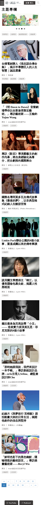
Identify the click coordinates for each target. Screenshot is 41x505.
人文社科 (13, 125)
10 (28, 481)
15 (18, 485)
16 (23, 485)
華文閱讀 (5, 79)
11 (33, 481)
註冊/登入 (30, 3)
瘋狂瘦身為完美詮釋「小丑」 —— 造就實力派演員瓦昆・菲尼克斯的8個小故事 (20, 327)
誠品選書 (13, 79)
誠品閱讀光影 (23, 34)
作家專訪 (5, 34)
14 (13, 485)
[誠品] (13, 2)
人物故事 (32, 34)
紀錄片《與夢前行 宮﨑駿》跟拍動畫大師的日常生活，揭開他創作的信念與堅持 (20, 417)
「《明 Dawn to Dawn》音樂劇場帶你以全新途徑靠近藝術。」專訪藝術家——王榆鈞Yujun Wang (20, 112)
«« (4, 481)
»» (35, 485)
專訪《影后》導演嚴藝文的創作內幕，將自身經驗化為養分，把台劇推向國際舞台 (19, 157)
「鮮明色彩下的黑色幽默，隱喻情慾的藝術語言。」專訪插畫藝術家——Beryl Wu (19, 460)
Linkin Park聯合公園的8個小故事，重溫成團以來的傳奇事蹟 (20, 242)
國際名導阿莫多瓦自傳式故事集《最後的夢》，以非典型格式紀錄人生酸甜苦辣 (19, 200)
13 (9, 485)
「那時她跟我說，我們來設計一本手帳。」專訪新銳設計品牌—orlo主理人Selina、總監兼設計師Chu (20, 372)
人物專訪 (13, 34)
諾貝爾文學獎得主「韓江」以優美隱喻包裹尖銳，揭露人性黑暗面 (19, 284)
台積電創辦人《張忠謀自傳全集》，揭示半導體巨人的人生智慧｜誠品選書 (19, 67)
